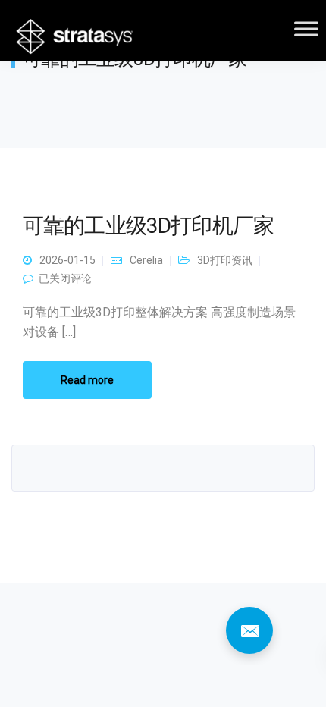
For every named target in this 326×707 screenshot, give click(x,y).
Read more (87, 380)
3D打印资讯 (224, 260)
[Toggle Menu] (306, 28)
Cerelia (146, 260)
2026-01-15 (67, 260)
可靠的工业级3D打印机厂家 (148, 225)
